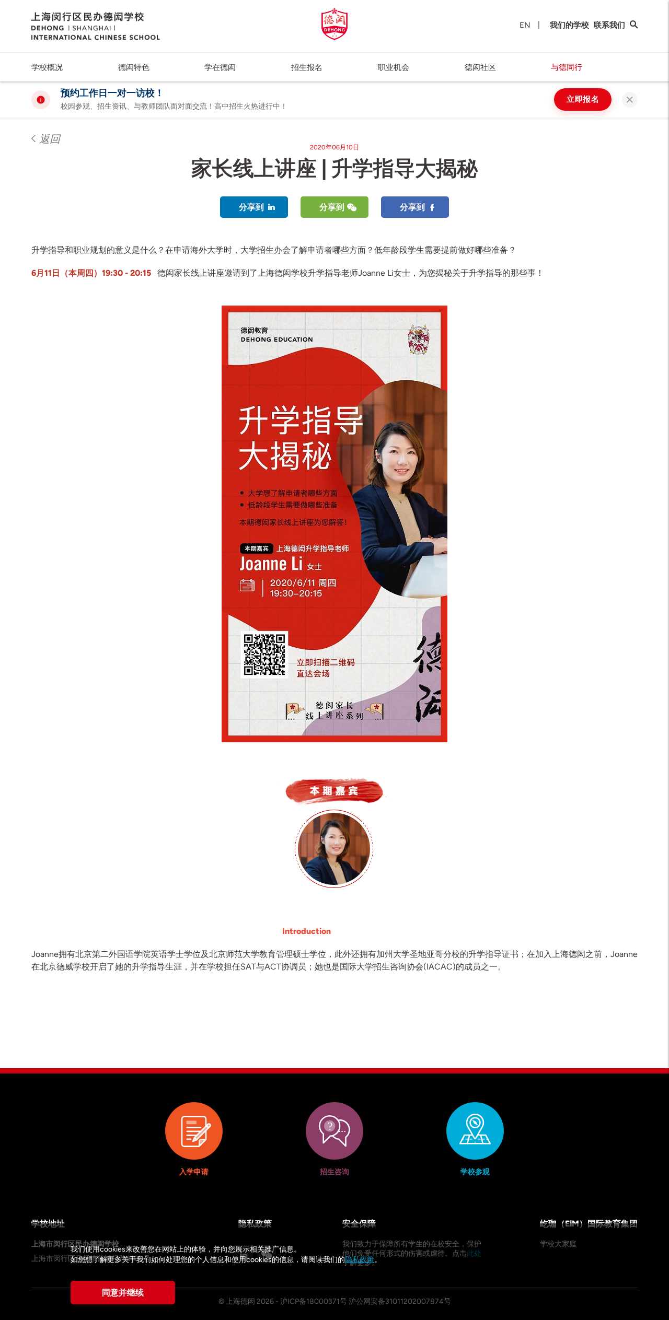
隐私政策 (359, 1259)
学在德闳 (220, 67)
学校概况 (47, 67)
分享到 (251, 207)
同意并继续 (123, 1293)
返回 (49, 139)
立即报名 (583, 99)
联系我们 (609, 25)
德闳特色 (133, 67)
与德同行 (566, 67)
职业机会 (393, 67)
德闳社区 (480, 67)
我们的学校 (569, 25)
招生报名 (306, 67)
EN (525, 25)
